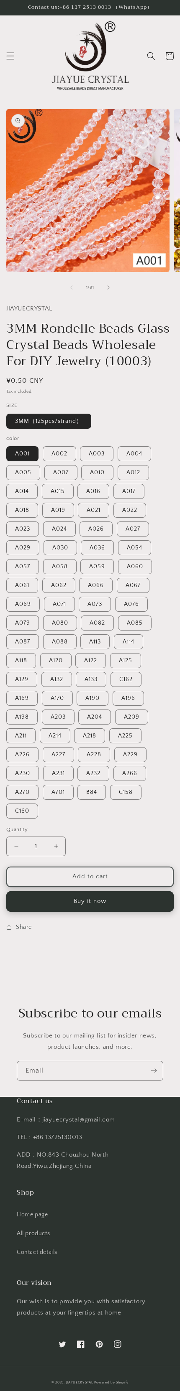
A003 (97, 453)
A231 (58, 773)
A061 (22, 585)
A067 (133, 585)
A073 (94, 604)
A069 (23, 604)
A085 (135, 623)
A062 (59, 585)
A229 (130, 754)
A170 (57, 698)
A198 (22, 717)
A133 (91, 679)
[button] (10, 56)
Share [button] (24, 927)
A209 (131, 717)
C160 (22, 811)
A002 (59, 453)
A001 (22, 453)
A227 (58, 754)
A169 (22, 698)
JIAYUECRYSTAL (79, 1382)
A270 (22, 792)
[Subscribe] (153, 1071)
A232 (93, 773)
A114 (128, 641)
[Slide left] (71, 287)
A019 (58, 510)
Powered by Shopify (111, 1382)
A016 (93, 491)
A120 (56, 660)
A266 (129, 773)
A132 (56, 679)
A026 (96, 529)
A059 (97, 566)
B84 (91, 792)
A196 (128, 698)
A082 (97, 623)
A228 (94, 754)
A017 (129, 491)
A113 (95, 641)
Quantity (17, 829)
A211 (21, 735)
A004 (134, 453)
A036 (97, 547)
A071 (59, 604)
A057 (22, 566)
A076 (131, 604)
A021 (93, 510)
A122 (90, 660)
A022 (129, 510)
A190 (92, 698)
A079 (22, 623)
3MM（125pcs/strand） (48, 421)
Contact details (37, 1252)
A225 (125, 735)
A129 (21, 679)
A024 (59, 529)
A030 (60, 547)
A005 (23, 472)
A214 (55, 735)
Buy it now (90, 901)
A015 (58, 491)
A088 (60, 641)
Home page (32, 1214)
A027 (133, 529)
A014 (22, 491)
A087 (22, 641)
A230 (22, 773)
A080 (60, 623)
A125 (125, 660)
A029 (23, 547)
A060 (135, 566)
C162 (126, 679)
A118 (21, 660)
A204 (94, 717)
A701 (58, 792)
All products (33, 1233)
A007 (61, 472)
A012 (133, 472)
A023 (22, 529)
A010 (97, 472)
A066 (96, 585)
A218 (89, 735)
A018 (22, 510)
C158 (126, 792)
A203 (58, 717)
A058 (60, 566)
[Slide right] (108, 287)
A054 (134, 547)
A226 (22, 754)
